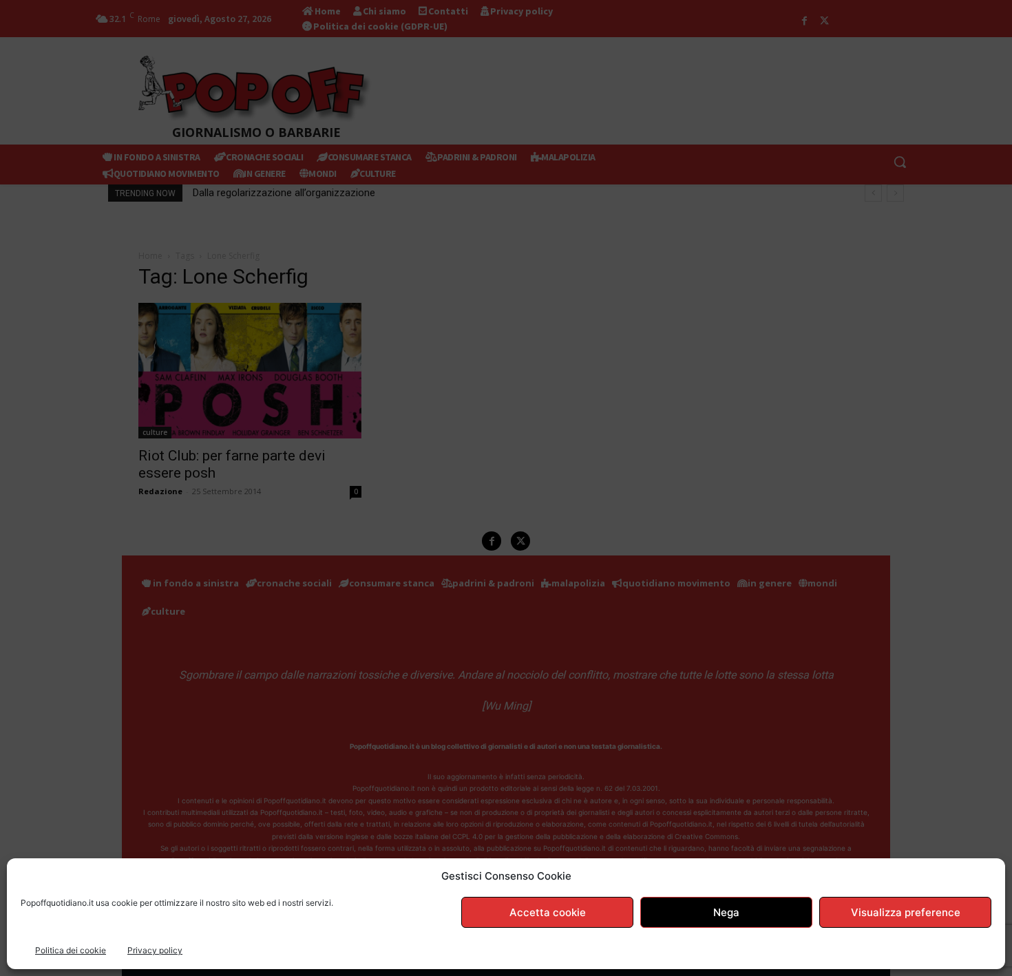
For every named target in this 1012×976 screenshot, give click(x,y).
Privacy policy (154, 950)
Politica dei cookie (70, 950)
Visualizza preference (905, 912)
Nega (726, 912)
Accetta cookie (547, 912)
